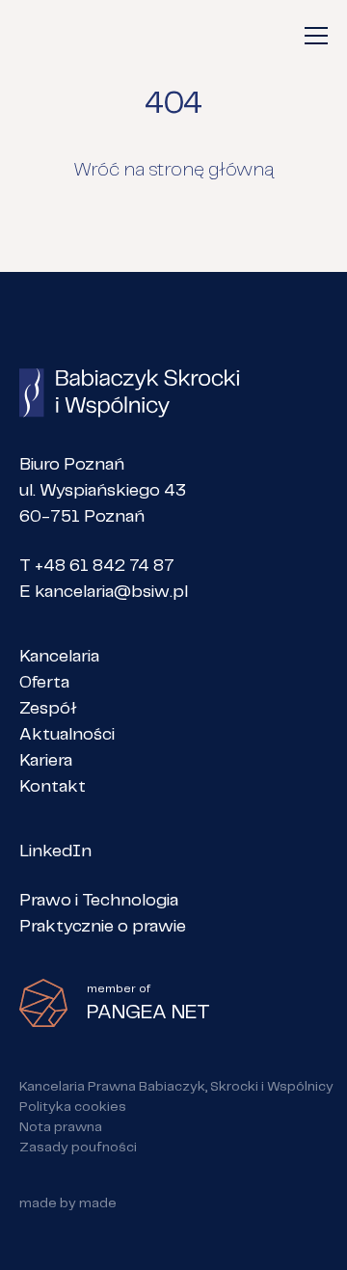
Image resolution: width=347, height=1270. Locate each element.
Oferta (44, 682)
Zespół (48, 708)
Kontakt (52, 787)
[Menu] (316, 35)
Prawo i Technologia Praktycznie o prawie (102, 913)
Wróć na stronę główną (173, 170)
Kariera (45, 761)
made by (68, 1203)
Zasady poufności (78, 1147)
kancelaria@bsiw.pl (111, 592)
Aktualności (67, 734)
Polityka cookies (72, 1107)
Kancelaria (59, 656)
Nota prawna (60, 1127)
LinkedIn (55, 851)
